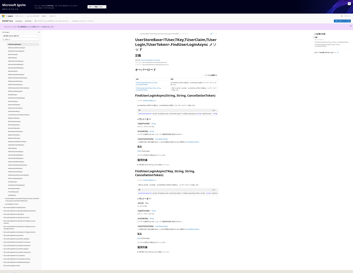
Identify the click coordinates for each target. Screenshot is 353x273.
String (153, 124)
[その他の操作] (216, 33)
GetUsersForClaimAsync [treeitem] (15, 108)
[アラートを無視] (349, 3)
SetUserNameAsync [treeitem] (14, 188)
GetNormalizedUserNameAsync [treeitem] (17, 78)
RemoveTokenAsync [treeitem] (14, 128)
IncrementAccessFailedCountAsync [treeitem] (19, 115)
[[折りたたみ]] (39, 32)
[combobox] (20, 35)
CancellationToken (161, 139)
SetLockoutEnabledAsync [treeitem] (15, 155)
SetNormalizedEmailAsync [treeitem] (16, 162)
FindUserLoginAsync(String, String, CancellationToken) (331, 42)
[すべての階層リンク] (136, 33)
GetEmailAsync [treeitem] (12, 58)
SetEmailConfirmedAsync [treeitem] (15, 151)
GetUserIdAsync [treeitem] (13, 101)
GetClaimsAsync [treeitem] (13, 54)
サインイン (347, 16)
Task (138, 151)
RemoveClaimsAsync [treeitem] (14, 121)
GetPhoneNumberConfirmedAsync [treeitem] (18, 88)
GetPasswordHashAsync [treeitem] (15, 81)
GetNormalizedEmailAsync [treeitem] (16, 74)
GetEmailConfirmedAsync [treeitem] (16, 61)
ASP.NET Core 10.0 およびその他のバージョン (154, 165)
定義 (316, 37)
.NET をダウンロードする (342, 21)
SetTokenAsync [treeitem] (12, 182)
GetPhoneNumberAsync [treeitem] (15, 84)
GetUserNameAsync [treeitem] (14, 105)
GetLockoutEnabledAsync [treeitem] (16, 64)
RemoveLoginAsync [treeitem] (14, 125)
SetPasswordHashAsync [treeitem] (15, 168)
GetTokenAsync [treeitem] (12, 94)
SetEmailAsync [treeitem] (12, 148)
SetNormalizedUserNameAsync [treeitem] (17, 165)
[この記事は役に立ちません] (338, 52)
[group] (177, 114)
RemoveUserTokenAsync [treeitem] (15, 131)
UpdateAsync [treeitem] (12, 195)
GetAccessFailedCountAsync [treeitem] (16, 48)
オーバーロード (319, 39)
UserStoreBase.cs (149, 101)
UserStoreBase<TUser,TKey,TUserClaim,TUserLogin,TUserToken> (159, 34)
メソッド (184, 34)
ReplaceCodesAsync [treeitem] (14, 138)
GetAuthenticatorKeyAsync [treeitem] (16, 51)
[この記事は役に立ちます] (336, 52)
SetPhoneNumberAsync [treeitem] (15, 172)
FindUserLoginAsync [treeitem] (14, 44)
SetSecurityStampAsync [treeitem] (15, 178)
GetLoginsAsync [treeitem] (13, 71)
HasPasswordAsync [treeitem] (14, 111)
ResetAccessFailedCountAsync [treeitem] (17, 141)
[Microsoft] (3, 16)
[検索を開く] (342, 16)
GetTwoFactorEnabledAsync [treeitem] (16, 98)
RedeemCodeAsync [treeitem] (14, 118)
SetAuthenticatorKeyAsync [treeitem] (16, 145)
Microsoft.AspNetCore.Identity (150, 60)
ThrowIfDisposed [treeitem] (13, 192)
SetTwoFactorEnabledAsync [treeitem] (16, 185)
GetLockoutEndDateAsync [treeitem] (16, 68)
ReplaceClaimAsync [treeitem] (14, 135)
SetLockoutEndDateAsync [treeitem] (16, 158)
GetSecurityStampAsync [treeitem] (15, 91)
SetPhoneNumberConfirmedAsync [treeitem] (18, 175)
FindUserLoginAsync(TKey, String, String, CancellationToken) (327, 45)
